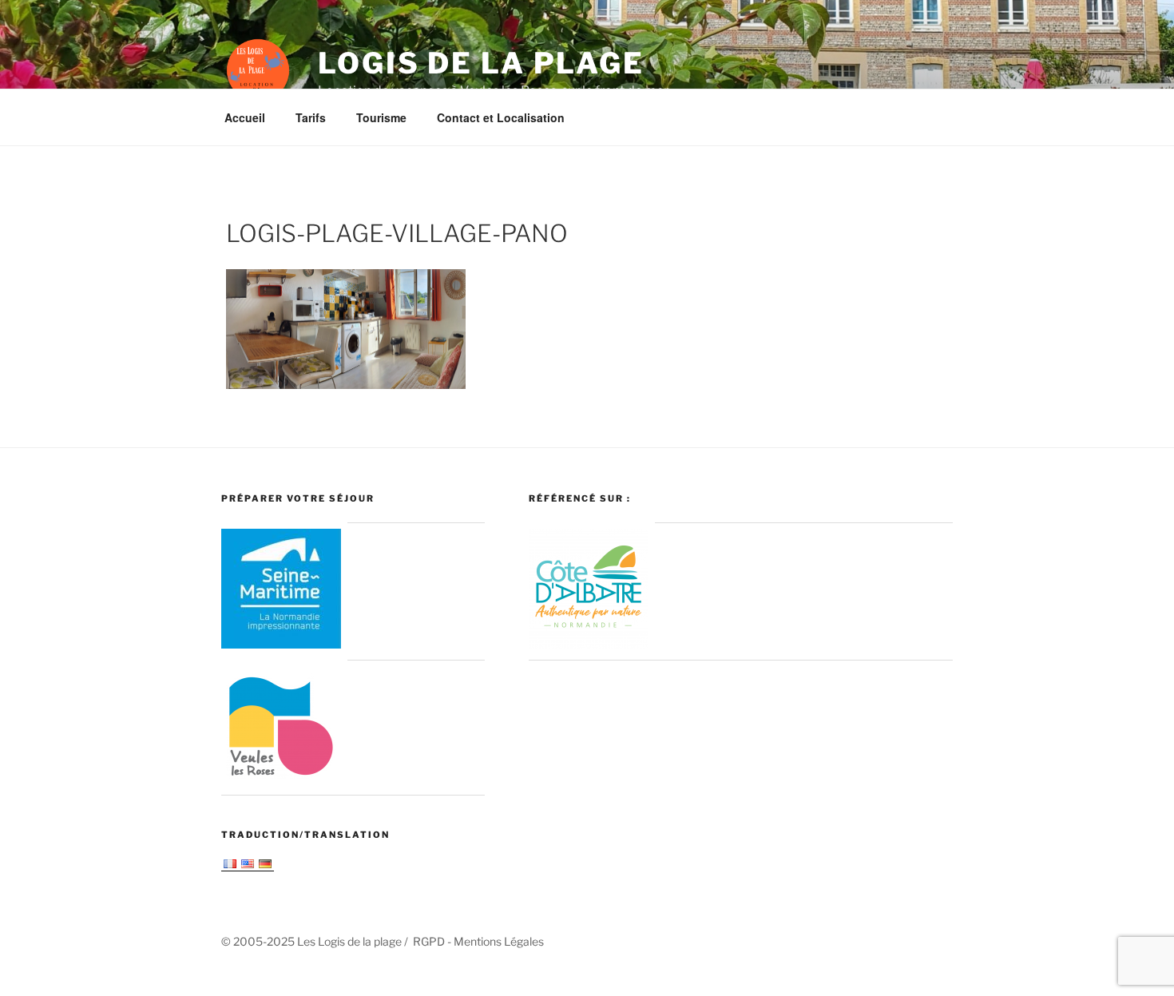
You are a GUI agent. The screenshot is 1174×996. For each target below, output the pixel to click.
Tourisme (381, 117)
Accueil (244, 117)
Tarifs (310, 117)
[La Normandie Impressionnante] (281, 644)
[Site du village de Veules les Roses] (281, 780)
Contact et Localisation (501, 117)
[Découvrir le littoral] (588, 644)
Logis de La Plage (481, 63)
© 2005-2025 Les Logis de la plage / (317, 941)
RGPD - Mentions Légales (478, 941)
